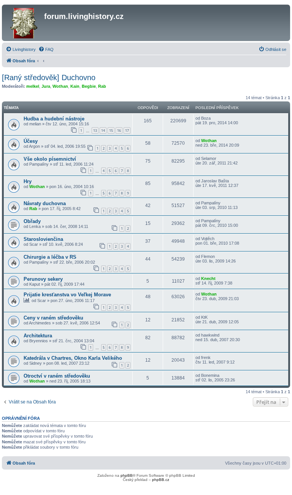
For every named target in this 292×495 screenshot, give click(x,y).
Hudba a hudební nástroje (54, 119)
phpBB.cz (160, 480)
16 (119, 130)
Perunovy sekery (43, 279)
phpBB (127, 475)
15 (111, 130)
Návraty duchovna (45, 203)
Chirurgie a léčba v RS (50, 257)
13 (95, 130)
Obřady (32, 221)
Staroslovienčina (43, 239)
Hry (28, 181)
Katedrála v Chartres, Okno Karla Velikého (73, 358)
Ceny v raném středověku (53, 318)
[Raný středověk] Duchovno (48, 77)
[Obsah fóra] (24, 22)
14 (103, 130)
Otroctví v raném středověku (57, 376)
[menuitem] (21, 49)
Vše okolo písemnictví (50, 159)
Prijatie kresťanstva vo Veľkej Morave (67, 294)
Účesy (31, 141)
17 (127, 130)
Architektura (38, 335)
